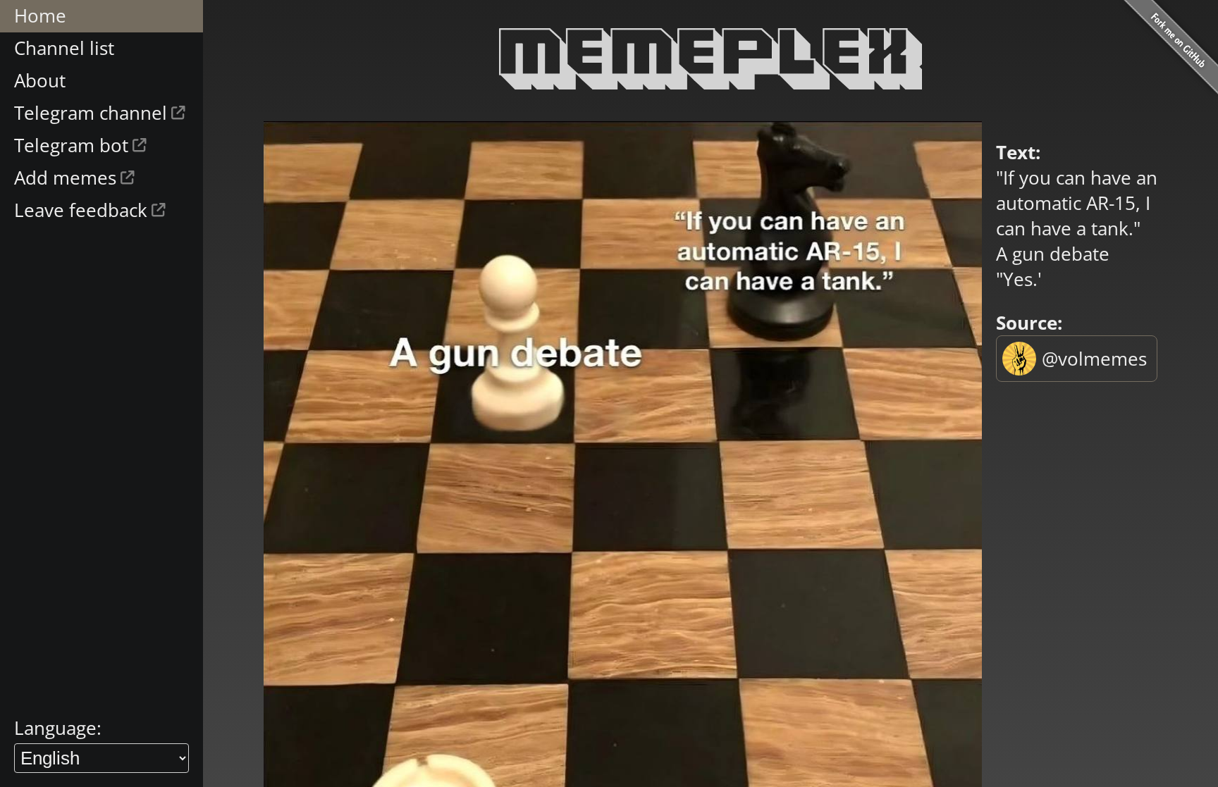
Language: (58, 727)
